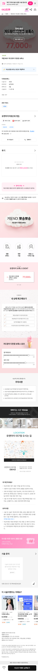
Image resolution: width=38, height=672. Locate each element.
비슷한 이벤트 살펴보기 (22, 668)
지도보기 (11, 139)
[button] (5, 127)
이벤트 (6, 14)
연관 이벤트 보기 (19, 39)
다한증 (4, 106)
